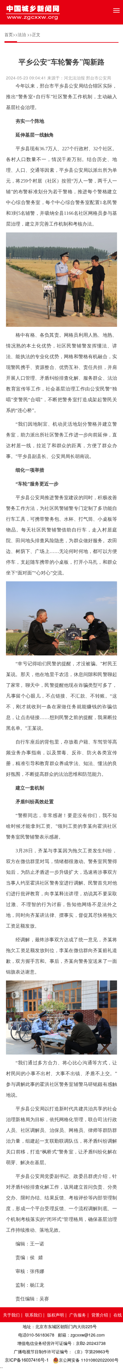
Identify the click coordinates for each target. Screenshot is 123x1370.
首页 (8, 34)
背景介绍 (99, 1315)
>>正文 (33, 34)
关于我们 (11, 1315)
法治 (22, 34)
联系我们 (33, 1315)
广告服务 (77, 1315)
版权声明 (55, 1315)
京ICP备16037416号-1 (27, 1360)
